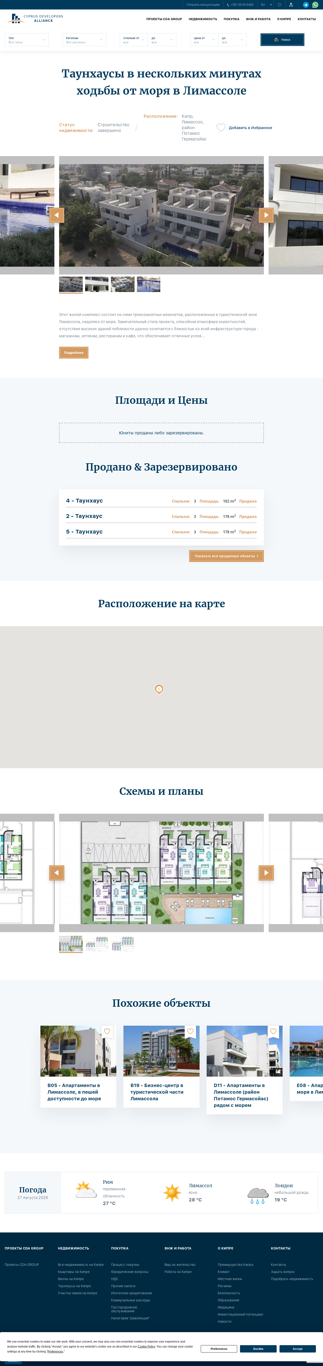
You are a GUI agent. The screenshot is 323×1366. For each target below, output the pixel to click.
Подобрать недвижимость (292, 1279)
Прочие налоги (123, 1286)
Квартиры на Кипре (74, 1272)
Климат (224, 1272)
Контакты (307, 19)
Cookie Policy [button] (146, 1346)
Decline (258, 1349)
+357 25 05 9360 (242, 4)
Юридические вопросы (129, 1272)
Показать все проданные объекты (225, 556)
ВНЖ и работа (258, 19)
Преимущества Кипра (235, 1265)
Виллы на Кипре (71, 1279)
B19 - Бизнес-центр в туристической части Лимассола (157, 1092)
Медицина (226, 1307)
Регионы (224, 1286)
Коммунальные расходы (130, 1300)
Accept (297, 1349)
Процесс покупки (125, 1265)
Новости (224, 1321)
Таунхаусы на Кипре (74, 1286)
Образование (228, 1300)
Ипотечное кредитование (131, 1293)
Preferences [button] (55, 1351)
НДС (114, 1279)
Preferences (219, 1349)
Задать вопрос (283, 1272)
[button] (56, 215)
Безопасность (229, 1293)
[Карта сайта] (291, 4)
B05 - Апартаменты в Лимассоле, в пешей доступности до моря (74, 1092)
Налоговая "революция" (130, 1318)
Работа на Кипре (178, 1272)
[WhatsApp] (315, 5)
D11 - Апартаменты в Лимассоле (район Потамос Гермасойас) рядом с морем (241, 1095)
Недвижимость (203, 19)
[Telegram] (306, 5)
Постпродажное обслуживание (124, 1309)
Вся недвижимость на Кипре (81, 1265)
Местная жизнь (230, 1279)
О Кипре (284, 19)
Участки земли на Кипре (77, 1293)
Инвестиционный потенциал (240, 1314)
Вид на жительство (180, 1265)
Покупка (232, 19)
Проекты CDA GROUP (164, 19)
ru (263, 4)
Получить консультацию (203, 4)
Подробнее (74, 353)
